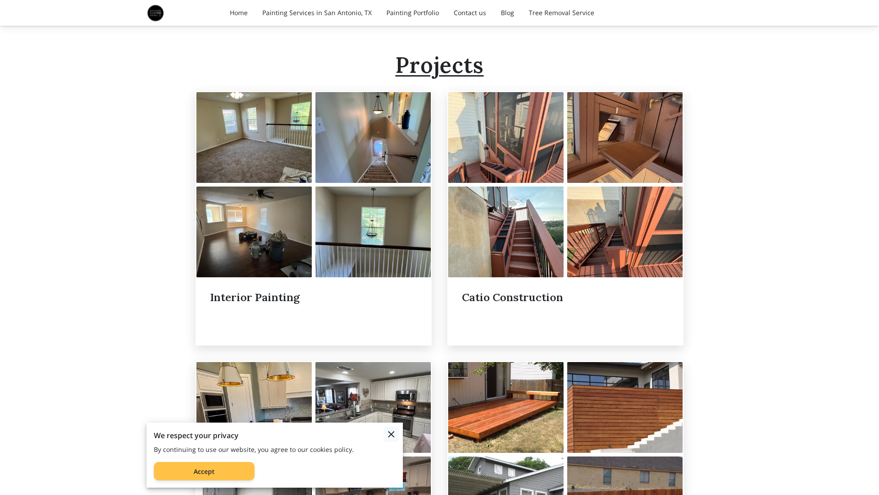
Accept (204, 471)
